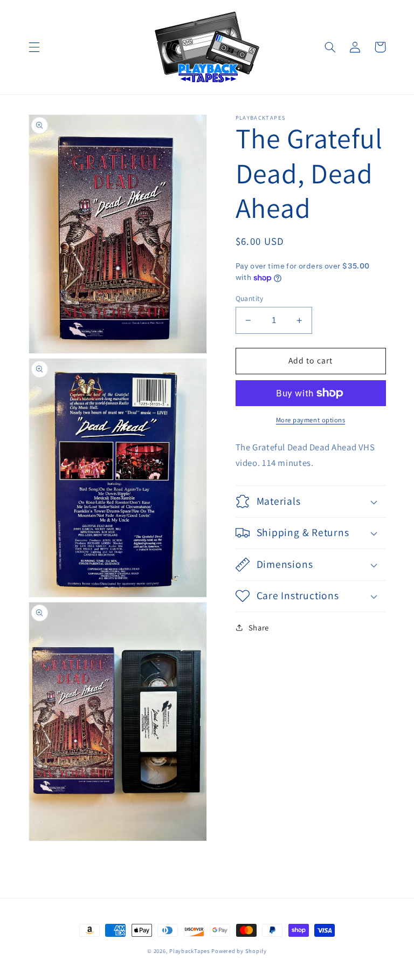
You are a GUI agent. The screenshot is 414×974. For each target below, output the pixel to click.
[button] (34, 47)
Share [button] (259, 627)
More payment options (311, 419)
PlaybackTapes (189, 951)
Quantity (250, 298)
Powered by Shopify (238, 951)
